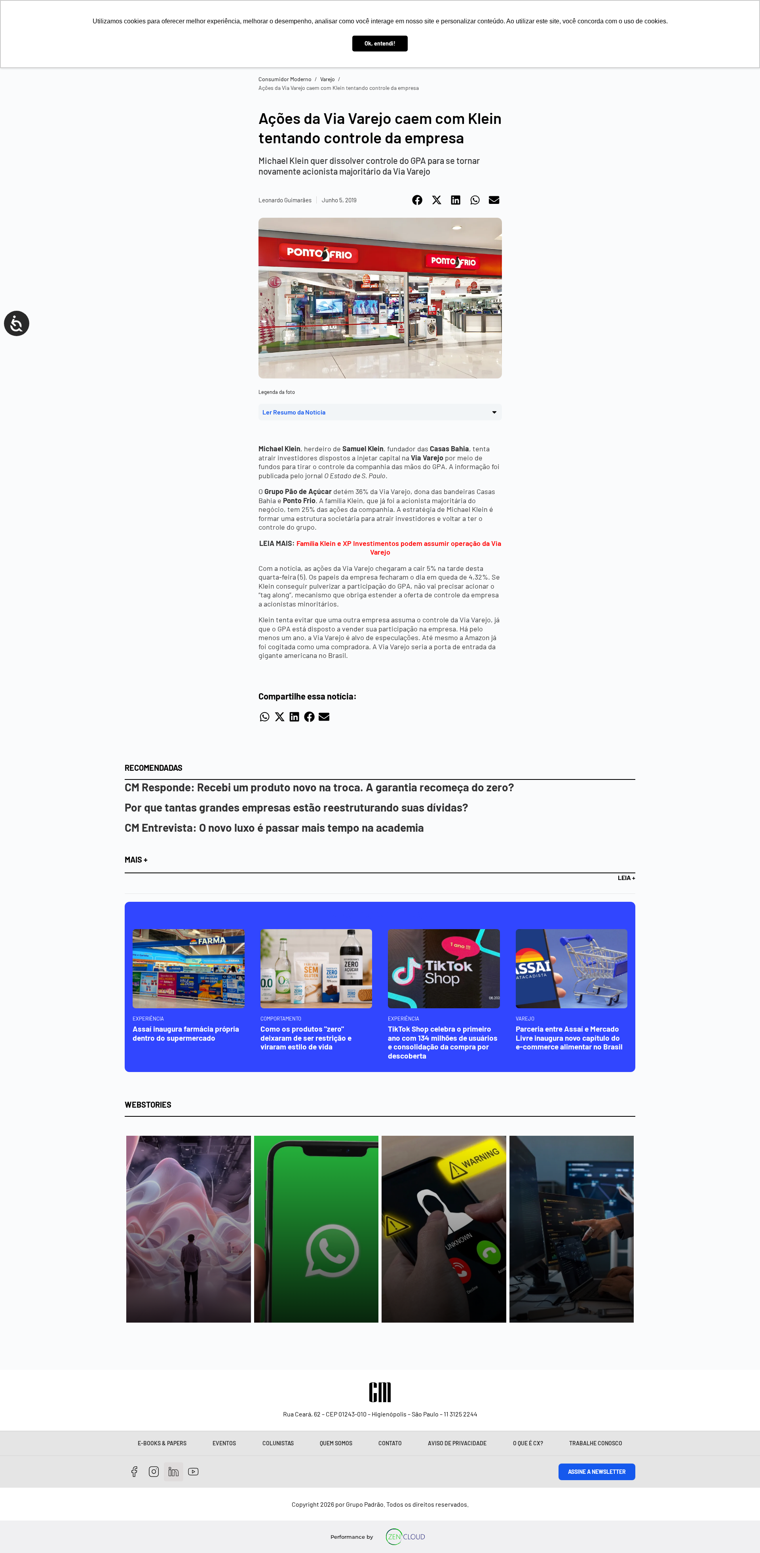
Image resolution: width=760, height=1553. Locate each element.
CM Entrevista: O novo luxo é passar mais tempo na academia (274, 827)
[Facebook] (134, 1472)
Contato (390, 1443)
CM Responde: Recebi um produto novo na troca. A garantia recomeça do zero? (319, 787)
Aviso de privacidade (457, 1443)
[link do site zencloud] (405, 1536)
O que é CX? (528, 1443)
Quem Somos (336, 1443)
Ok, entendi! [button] (380, 43)
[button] (417, 200)
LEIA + (626, 877)
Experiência (148, 1018)
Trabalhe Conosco (595, 1443)
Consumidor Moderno (285, 79)
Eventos (224, 1443)
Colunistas (278, 1443)
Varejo (327, 79)
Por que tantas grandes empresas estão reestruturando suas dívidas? (296, 807)
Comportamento (280, 1018)
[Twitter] (173, 1472)
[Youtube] (193, 1472)
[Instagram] (154, 1472)
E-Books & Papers (162, 1443)
